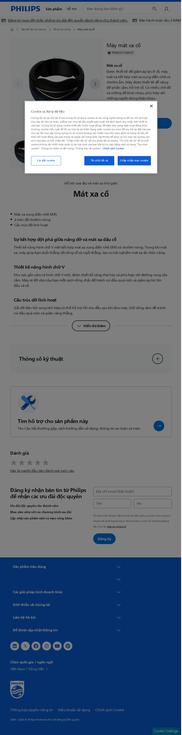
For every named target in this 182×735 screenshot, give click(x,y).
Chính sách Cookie (111, 148)
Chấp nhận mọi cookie (132, 160)
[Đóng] (150, 106)
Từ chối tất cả (97, 160)
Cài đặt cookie (44, 160)
